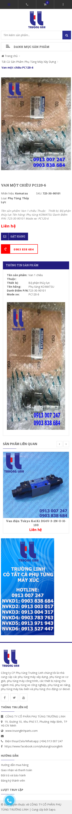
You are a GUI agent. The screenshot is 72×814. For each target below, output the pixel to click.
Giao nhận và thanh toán (16, 770)
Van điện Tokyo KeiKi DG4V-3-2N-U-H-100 (36, 523)
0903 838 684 (24, 249)
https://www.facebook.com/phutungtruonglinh (34, 746)
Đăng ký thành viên (13, 780)
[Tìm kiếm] (66, 35)
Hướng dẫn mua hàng (14, 765)
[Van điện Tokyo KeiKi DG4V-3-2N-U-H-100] (36, 485)
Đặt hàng (18, 236)
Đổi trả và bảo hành (13, 775)
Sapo (52, 809)
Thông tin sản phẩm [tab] (22, 265)
